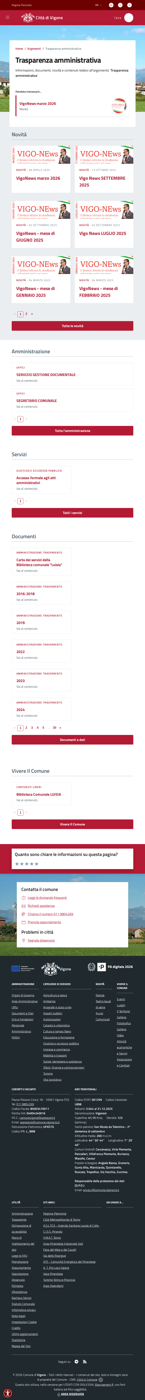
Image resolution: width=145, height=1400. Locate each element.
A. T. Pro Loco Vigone (56, 1267)
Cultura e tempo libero (57, 1031)
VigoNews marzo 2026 (37, 103)
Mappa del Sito (21, 1346)
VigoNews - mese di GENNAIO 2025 (35, 291)
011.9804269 (25, 1104)
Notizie (100, 995)
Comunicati (103, 1019)
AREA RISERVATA (72, 1394)
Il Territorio (123, 1011)
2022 (20, 652)
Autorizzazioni (52, 1019)
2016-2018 (25, 594)
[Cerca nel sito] (128, 17)
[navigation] (7, 17)
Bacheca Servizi (21, 1298)
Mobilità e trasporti (55, 1055)
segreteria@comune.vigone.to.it (40, 1122)
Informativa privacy (24, 1310)
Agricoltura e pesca (55, 995)
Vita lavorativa (52, 1079)
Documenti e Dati (22, 1013)
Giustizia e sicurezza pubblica (39, 471)
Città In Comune (87, 1379)
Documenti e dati (72, 739)
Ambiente (49, 1001)
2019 (20, 623)
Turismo (48, 1073)
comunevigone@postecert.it (37, 1117)
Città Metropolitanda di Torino (61, 1219)
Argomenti (34, 48)
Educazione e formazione (58, 1037)
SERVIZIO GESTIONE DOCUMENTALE (46, 375)
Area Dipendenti (53, 1286)
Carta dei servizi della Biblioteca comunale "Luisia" (39, 562)
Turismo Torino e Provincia (59, 1279)
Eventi (121, 999)
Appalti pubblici (52, 1013)
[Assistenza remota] (100, 1379)
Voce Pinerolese (53, 1273)
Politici (16, 1037)
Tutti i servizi (72, 512)
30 (54, 727)
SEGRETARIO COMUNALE (36, 400)
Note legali (18, 1316)
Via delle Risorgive (54, 1255)
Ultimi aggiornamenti (25, 1334)
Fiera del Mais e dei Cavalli (59, 1249)
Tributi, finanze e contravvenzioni (63, 1067)
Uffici (20, 367)
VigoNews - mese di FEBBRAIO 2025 (98, 291)
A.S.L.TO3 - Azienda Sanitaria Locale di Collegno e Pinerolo (79, 1225)
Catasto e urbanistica (56, 1025)
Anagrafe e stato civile (57, 1007)
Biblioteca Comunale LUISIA (38, 794)
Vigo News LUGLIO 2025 (102, 233)
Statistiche (18, 1340)
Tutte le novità (72, 325)
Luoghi (121, 1005)
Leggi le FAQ (19, 1255)
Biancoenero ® (104, 1384)
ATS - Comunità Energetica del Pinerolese (69, 1261)
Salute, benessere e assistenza (62, 1061)
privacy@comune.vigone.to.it (101, 1190)
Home (19, 48)
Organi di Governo (23, 995)
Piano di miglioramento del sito (23, 1243)
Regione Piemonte (22, 5)
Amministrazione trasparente (39, 552)
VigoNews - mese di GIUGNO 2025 (35, 236)
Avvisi (99, 1013)
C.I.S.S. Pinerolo (52, 1231)
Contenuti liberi (29, 787)
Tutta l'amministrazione (72, 430)
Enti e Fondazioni (22, 1019)
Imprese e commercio (56, 1049)
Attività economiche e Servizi (124, 1047)
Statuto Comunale (23, 1304)
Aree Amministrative (25, 1001)
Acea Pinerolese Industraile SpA (63, 1243)
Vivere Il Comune (72, 824)
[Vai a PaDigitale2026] (110, 966)
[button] (8, 1393)
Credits (16, 1328)
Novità (21, 170)
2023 (20, 681)
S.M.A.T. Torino (52, 1237)
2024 (20, 710)
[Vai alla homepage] (50, 969)
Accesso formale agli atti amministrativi (36, 480)
